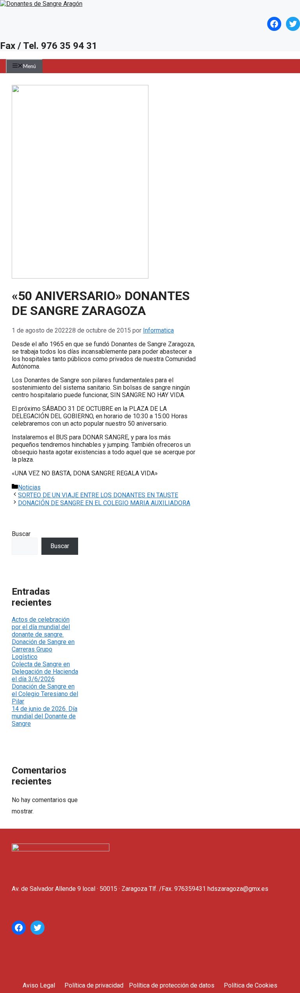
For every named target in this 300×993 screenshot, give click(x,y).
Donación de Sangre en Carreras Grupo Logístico (43, 649)
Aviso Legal (39, 985)
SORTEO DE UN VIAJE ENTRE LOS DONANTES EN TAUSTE (98, 495)
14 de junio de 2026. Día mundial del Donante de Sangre (44, 716)
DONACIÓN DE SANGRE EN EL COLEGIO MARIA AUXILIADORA (104, 503)
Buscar (21, 534)
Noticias (29, 487)
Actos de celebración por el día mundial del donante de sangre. (41, 627)
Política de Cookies (250, 985)
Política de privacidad (93, 985)
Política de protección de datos (171, 985)
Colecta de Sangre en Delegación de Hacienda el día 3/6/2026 (45, 671)
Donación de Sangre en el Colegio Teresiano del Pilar (45, 694)
